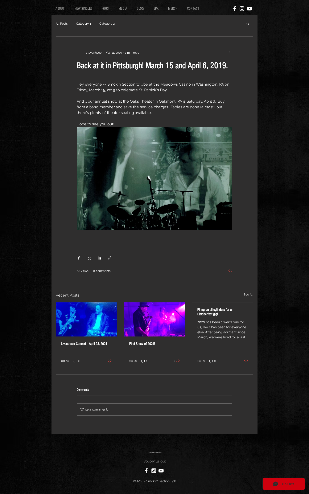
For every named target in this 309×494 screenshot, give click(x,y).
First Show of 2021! (142, 344)
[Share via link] (110, 258)
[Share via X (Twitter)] (89, 258)
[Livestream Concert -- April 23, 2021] (86, 319)
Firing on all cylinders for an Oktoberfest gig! (215, 311)
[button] (248, 23)
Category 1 (83, 23)
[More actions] (229, 52)
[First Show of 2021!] (154, 319)
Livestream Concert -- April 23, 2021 (84, 344)
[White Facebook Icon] (234, 8)
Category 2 (107, 23)
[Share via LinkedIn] (99, 258)
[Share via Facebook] (79, 258)
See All (248, 294)
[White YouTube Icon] (249, 8)
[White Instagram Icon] (242, 8)
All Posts (62, 23)
